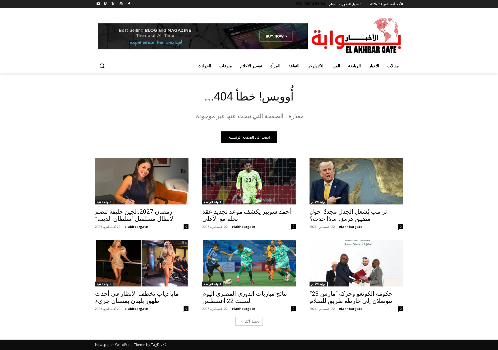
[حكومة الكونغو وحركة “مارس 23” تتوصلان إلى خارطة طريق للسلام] (356, 263)
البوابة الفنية (104, 202)
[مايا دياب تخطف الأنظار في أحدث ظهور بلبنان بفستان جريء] (141, 263)
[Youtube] (98, 4)
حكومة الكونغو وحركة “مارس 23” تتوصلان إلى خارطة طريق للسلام (351, 297)
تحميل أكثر (252, 321)
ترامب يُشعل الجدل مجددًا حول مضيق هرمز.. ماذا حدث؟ (348, 215)
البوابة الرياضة (212, 202)
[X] (113, 4)
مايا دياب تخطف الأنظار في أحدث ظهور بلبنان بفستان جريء (136, 297)
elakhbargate (350, 226)
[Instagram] (121, 4)
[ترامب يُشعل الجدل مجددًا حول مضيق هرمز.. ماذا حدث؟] (356, 181)
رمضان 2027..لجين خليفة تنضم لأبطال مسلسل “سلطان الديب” (134, 215)
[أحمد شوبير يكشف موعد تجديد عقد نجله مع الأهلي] (249, 181)
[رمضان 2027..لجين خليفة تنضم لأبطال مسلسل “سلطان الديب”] (141, 181)
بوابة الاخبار (318, 202)
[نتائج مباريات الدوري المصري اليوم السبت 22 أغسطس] (249, 263)
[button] (102, 66)
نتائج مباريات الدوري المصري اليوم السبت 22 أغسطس (244, 297)
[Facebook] (129, 4)
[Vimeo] (105, 4)
